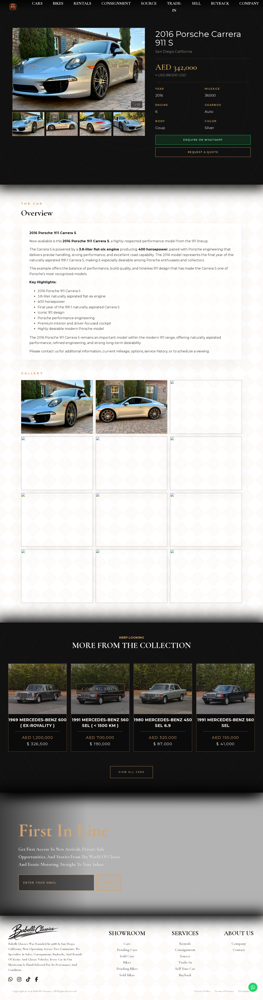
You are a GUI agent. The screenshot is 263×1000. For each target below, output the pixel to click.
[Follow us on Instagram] (19, 979)
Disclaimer (244, 991)
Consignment (116, 3)
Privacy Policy (202, 991)
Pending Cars (127, 949)
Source (149, 3)
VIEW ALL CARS (131, 772)
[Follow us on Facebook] (37, 979)
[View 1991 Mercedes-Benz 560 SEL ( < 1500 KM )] (100, 689)
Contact (239, 949)
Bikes (58, 3)
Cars (37, 3)
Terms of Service (224, 991)
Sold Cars (127, 956)
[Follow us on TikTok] (28, 979)
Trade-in (174, 7)
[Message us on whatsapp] (10, 979)
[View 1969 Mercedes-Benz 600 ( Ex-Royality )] (37, 689)
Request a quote (203, 152)
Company (249, 3)
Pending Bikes (127, 968)
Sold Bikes (127, 975)
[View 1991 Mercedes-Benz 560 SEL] (225, 689)
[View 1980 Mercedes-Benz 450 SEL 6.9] (163, 689)
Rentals (82, 3)
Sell (196, 3)
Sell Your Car (185, 968)
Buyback (220, 3)
